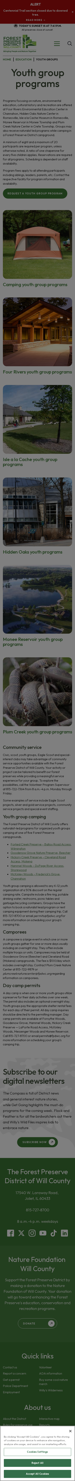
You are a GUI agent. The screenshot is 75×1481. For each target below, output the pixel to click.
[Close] (70, 1431)
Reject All (37, 1462)
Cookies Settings (37, 1451)
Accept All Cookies (37, 1473)
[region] (37, 1453)
